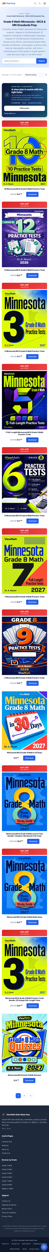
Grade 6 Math (7, 1177)
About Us (5, 1149)
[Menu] (44, 3)
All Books (5, 1145)
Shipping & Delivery (9, 1205)
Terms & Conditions (9, 1213)
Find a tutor (24, 108)
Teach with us (10, 113)
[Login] (40, 3)
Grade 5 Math (7, 1173)
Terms (24, 1249)
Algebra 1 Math (7, 1189)
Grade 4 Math (7, 1169)
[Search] (35, 3)
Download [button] (32, 194)
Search (42, 61)
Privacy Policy (7, 1216)
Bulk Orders (26, 1244)
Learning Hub (7, 1142)
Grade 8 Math (7, 1185)
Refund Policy (7, 1209)
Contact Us (6, 1153)
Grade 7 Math (7, 1181)
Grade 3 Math (7, 1165)
